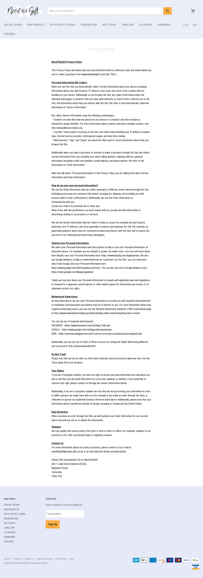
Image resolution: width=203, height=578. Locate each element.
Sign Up (52, 524)
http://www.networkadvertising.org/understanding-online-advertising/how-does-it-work (97, 313)
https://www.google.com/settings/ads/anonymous (87, 329)
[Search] (167, 11)
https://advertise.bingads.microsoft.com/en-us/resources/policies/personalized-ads (100, 333)
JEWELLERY (128, 24)
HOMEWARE (164, 24)
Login (186, 24)
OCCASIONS (145, 24)
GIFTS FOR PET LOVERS (62, 24)
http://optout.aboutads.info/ (82, 346)
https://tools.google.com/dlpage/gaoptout (72, 271)
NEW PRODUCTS (36, 24)
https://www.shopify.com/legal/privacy (120, 255)
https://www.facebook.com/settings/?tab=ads (87, 325)
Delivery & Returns (44, 559)
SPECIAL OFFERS (13, 24)
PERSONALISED (89, 24)
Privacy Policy (61, 559)
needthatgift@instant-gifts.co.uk (67, 451)
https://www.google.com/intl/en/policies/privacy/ (76, 267)
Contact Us (17, 559)
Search (7, 559)
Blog (72, 559)
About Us (29, 559)
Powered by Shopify (39, 563)
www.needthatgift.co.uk (93, 74)
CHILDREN (9, 33)
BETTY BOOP (109, 24)
